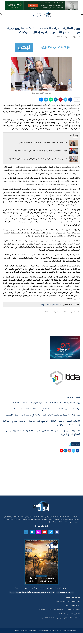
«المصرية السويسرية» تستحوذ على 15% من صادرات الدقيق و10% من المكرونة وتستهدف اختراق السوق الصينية (41, 432)
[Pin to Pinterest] (61, 100)
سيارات (65, 312)
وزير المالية (48, 312)
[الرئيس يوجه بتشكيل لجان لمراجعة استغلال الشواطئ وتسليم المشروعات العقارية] (73, 159)
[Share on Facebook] (70, 100)
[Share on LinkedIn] (56, 100)
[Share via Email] (41, 100)
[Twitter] (50, 532)
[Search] (1, 14)
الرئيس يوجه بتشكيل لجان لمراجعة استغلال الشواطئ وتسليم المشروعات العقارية (38, 158)
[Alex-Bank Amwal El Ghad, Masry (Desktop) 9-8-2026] (41, 3)
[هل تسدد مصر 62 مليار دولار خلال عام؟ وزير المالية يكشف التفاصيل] (73, 143)
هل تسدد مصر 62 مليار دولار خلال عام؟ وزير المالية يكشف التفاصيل (43, 142)
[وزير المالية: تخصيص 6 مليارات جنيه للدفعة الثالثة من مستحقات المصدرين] (73, 151)
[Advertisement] (41, 476)
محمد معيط (57, 312)
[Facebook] (57, 532)
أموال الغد (74, 37)
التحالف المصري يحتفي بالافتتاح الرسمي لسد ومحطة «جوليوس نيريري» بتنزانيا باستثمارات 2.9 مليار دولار (41, 423)
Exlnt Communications (68, 630)
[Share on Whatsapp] (51, 100)
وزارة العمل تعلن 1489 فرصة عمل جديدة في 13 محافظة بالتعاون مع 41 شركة (46, 409)
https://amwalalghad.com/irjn (51, 304)
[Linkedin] (32, 532)
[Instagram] (38, 532)
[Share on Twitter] (65, 100)
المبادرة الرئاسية (74, 312)
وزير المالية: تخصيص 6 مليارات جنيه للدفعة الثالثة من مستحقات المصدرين (41, 150)
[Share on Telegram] (46, 100)
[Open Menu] (82, 14)
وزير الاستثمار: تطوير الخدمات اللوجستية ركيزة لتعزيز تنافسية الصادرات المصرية (44, 403)
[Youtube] (44, 532)
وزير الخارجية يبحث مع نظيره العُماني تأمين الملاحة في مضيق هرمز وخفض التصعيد (43, 415)
